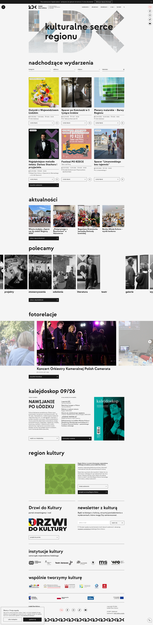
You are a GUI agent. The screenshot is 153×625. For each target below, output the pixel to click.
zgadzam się (32, 619)
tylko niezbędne (12, 619)
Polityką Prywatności (29, 615)
